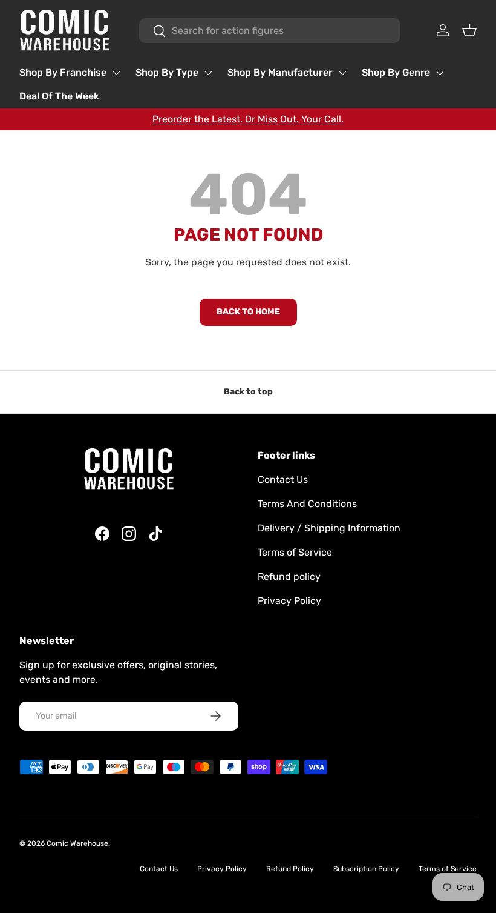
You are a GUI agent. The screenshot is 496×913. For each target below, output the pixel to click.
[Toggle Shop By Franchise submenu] (116, 72)
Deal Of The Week (59, 96)
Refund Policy (290, 869)
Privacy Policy (289, 600)
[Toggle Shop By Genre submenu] (439, 72)
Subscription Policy (366, 869)
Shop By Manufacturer (280, 72)
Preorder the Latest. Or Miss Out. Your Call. (248, 119)
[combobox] (270, 30)
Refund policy (289, 576)
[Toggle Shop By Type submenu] (208, 72)
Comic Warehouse (77, 843)
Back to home (248, 312)
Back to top (248, 392)
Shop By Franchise (62, 72)
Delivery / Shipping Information (329, 528)
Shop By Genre (396, 72)
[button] (469, 30)
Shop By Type (166, 72)
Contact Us (283, 479)
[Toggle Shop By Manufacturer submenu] (342, 72)
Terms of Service (295, 552)
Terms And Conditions (307, 504)
